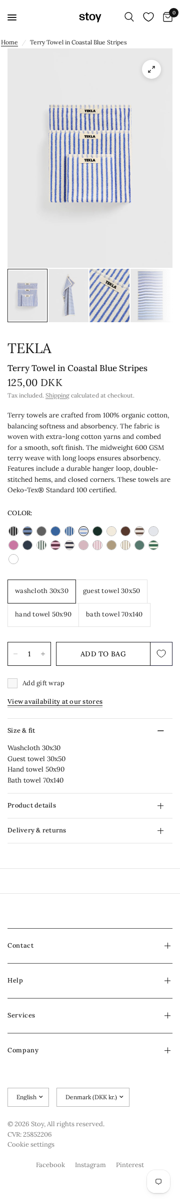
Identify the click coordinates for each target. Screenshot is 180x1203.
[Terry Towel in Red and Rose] (55, 545)
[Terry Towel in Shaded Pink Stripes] (97, 545)
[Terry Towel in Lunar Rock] (153, 531)
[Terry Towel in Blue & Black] (27, 531)
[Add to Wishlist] (161, 654)
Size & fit (22, 730)
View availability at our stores (55, 701)
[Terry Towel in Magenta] (13, 545)
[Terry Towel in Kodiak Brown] (125, 531)
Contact (21, 945)
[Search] (129, 17)
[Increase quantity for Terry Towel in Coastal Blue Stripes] (43, 653)
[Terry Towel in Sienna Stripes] (125, 545)
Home (9, 42)
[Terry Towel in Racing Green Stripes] (41, 545)
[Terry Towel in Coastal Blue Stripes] (83, 531)
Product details (32, 805)
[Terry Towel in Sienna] (111, 545)
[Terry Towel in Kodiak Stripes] (139, 531)
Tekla (30, 348)
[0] (166, 17)
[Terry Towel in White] (13, 559)
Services (22, 1015)
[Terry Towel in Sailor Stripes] (69, 545)
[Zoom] (151, 69)
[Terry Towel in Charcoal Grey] (41, 531)
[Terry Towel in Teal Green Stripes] (153, 545)
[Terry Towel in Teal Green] (139, 545)
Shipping (58, 395)
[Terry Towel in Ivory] (111, 531)
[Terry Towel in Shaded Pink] (83, 545)
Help (16, 980)
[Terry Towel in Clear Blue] (55, 531)
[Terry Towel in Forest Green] (97, 531)
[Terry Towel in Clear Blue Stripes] (69, 531)
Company (23, 1050)
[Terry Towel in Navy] (27, 545)
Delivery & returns (37, 830)
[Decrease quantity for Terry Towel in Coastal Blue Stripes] (15, 653)
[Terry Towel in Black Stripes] (13, 531)
